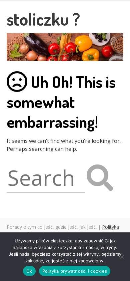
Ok (29, 271)
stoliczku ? (43, 19)
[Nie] (121, 256)
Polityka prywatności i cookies (74, 271)
